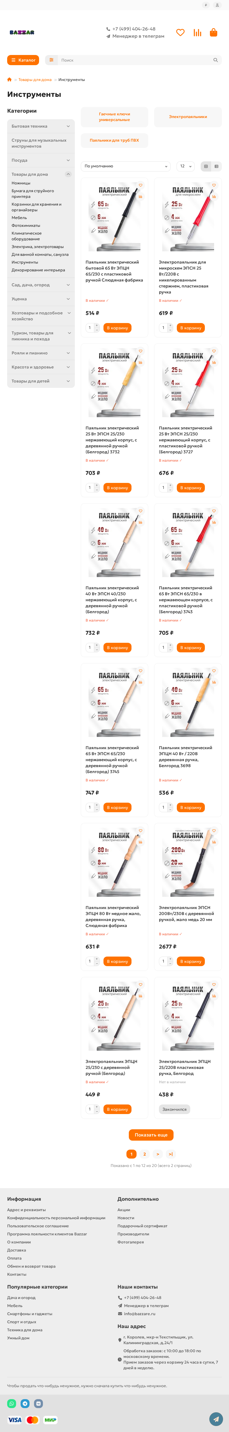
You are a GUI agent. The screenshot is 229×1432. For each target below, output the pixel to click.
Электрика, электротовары (38, 246)
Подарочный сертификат (142, 1225)
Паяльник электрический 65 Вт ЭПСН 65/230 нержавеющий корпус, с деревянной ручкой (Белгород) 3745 (112, 759)
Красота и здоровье (33, 367)
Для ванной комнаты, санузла (40, 254)
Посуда (19, 160)
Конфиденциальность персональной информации (56, 1217)
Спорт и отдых (21, 1321)
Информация (24, 1199)
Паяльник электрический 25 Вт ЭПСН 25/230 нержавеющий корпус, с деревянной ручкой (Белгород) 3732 (112, 440)
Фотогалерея (130, 1242)
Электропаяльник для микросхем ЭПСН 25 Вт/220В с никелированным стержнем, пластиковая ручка (183, 277)
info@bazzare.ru (139, 1313)
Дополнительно (138, 1199)
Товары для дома (35, 79)
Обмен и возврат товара (31, 1266)
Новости (125, 1217)
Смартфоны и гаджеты (29, 1313)
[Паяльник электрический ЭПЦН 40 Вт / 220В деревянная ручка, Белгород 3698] (188, 702)
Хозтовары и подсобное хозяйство (37, 316)
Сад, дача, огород (31, 284)
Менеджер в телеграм (138, 36)
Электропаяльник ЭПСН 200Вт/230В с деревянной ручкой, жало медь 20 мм (186, 913)
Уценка (19, 299)
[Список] (216, 166)
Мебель (19, 217)
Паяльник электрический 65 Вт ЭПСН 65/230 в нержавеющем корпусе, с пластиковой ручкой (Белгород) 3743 (186, 599)
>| (171, 1154)
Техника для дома (24, 1329)
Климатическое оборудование (27, 236)
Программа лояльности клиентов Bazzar (47, 1234)
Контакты (17, 1274)
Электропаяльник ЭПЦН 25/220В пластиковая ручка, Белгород (185, 1067)
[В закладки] (140, 185)
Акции (123, 1209)
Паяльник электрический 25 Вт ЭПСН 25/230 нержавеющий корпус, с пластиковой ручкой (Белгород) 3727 (185, 440)
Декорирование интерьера (38, 270)
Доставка (16, 1250)
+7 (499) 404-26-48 (133, 29)
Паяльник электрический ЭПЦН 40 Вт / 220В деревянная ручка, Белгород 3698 (185, 756)
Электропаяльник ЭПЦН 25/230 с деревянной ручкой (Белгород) (111, 1067)
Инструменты (25, 262)
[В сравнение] (140, 196)
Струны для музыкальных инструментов (39, 143)
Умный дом (18, 1338)
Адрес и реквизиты (26, 1209)
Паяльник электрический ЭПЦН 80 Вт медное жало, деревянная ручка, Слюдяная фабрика (113, 916)
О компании (19, 1242)
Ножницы (21, 183)
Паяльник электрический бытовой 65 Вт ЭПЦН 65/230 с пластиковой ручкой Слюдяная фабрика (114, 271)
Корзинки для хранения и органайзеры (36, 207)
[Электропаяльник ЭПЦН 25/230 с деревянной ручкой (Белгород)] (115, 1016)
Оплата (14, 1258)
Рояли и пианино (30, 353)
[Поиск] (216, 60)
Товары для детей (30, 381)
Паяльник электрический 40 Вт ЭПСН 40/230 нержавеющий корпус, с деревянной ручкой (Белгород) (112, 599)
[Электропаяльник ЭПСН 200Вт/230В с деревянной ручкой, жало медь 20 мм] (188, 862)
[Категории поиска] (51, 60)
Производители (133, 1234)
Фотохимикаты (26, 225)
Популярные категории (37, 1287)
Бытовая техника (29, 126)
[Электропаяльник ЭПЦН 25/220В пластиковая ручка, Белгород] (188, 1016)
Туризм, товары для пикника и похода (32, 336)
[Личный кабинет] (217, 5)
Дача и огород (21, 1297)
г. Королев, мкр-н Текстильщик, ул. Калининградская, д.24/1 (158, 1340)
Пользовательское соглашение (38, 1225)
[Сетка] (206, 166)
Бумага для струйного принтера (33, 193)
